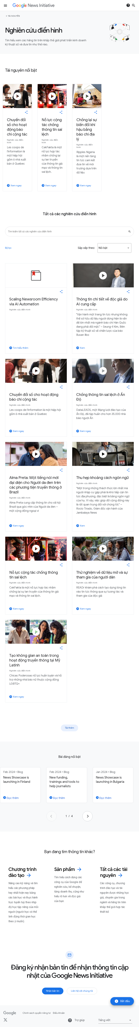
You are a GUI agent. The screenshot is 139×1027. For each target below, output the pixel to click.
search (134, 5)
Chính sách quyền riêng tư (37, 1012)
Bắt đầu (122, 1001)
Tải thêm (69, 727)
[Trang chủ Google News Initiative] (33, 5)
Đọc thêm (12, 798)
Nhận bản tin (52, 990)
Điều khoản (59, 1012)
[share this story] (26, 112)
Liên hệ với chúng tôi (82, 990)
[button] (114, 248)
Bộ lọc (8, 247)
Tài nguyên (14, 16)
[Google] (9, 1013)
